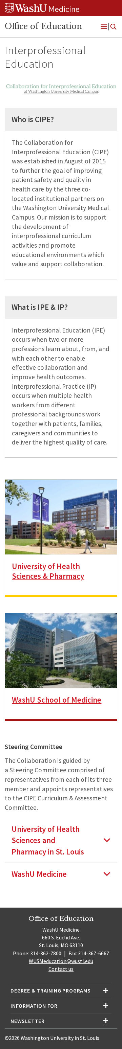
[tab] (61, 840)
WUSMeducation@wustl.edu (61, 961)
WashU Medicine (61, 929)
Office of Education (43, 26)
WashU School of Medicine (56, 700)
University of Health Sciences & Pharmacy (48, 571)
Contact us (61, 968)
